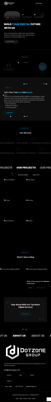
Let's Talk (39, 3)
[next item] (28, 262)
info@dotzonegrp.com (31, 386)
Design (30, 287)
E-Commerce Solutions (37, 143)
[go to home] (9, 3)
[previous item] (22, 262)
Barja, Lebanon (8, 386)
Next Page (25, 329)
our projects (23, 167)
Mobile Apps (36, 173)
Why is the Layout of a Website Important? (38, 282)
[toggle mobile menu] (46, 3)
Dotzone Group (25, 394)
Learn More (9, 112)
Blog (29, 398)
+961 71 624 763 (19, 386)
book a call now (10, 41)
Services (25, 398)
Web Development (23, 173)
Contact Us (25, 313)
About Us (17, 335)
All (12, 173)
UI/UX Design (20, 143)
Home (17, 398)
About (21, 398)
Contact (33, 398)
